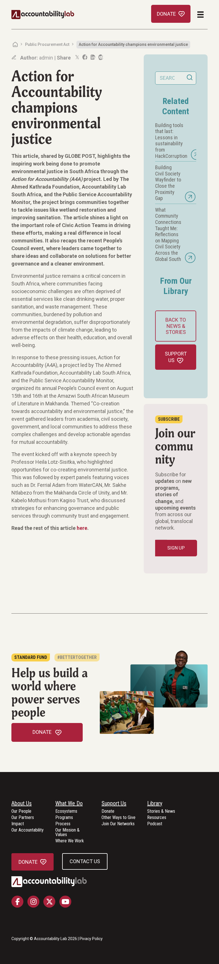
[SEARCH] (189, 78)
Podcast (154, 824)
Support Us (114, 803)
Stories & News (161, 811)
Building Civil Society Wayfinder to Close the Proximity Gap (168, 182)
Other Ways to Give (118, 817)
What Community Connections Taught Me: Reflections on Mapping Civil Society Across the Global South (168, 234)
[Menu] (200, 14)
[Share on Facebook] (84, 57)
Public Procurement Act (47, 44)
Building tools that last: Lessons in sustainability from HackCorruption (171, 140)
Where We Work (69, 841)
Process (62, 824)
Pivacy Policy (91, 938)
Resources (156, 817)
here (82, 528)
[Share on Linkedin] (92, 57)
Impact (17, 824)
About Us (21, 803)
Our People (21, 811)
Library (154, 803)
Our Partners (22, 817)
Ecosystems (66, 811)
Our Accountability (27, 830)
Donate (108, 811)
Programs (64, 817)
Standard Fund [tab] (30, 657)
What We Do (69, 803)
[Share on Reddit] (100, 57)
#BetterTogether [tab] (77, 657)
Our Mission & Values (67, 832)
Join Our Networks (118, 824)
